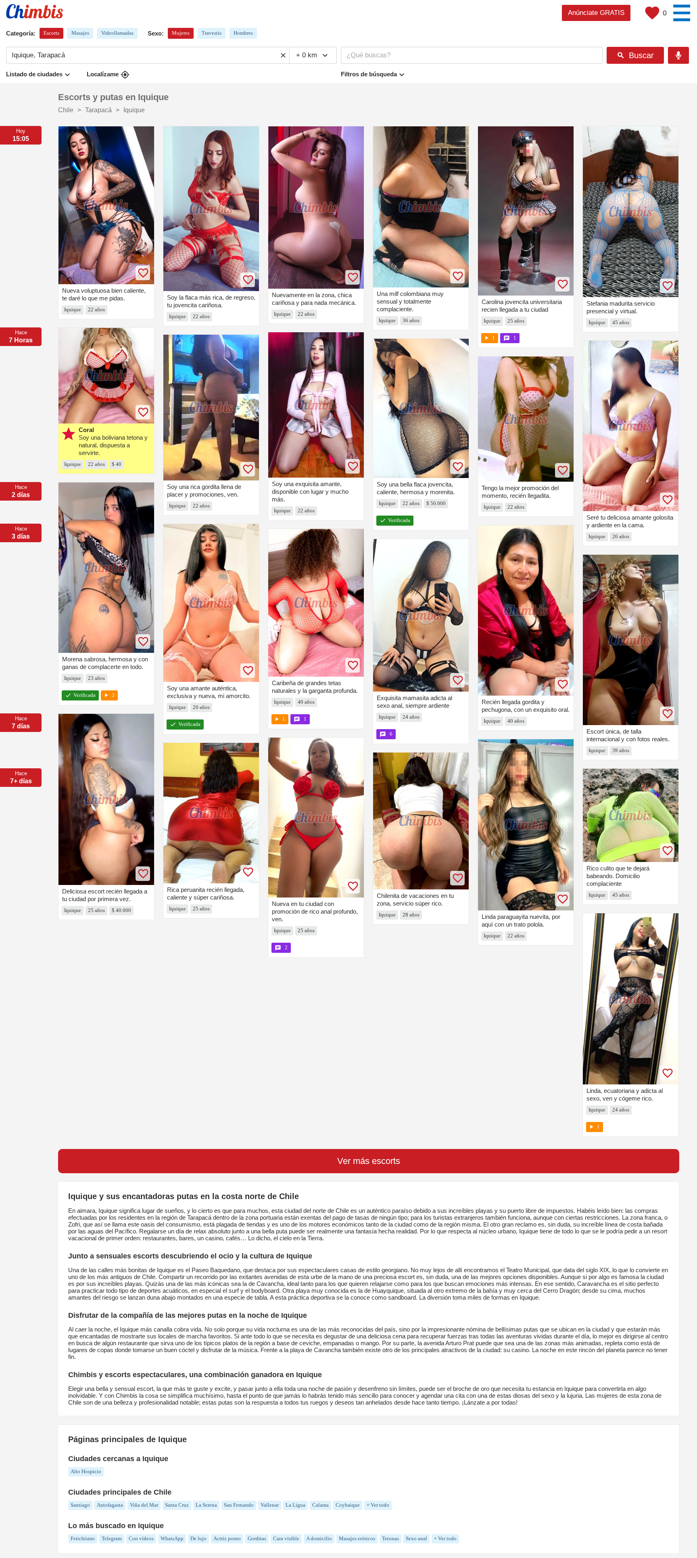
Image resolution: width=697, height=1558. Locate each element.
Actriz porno (227, 1538)
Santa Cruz (177, 1505)
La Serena (206, 1505)
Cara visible (286, 1538)
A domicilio (319, 1538)
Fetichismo (83, 1538)
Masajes (80, 33)
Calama (320, 1505)
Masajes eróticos (357, 1538)
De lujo (198, 1538)
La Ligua (295, 1505)
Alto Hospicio (86, 1471)
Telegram (112, 1538)
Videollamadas (117, 33)
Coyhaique (348, 1505)
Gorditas (257, 1538)
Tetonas (390, 1538)
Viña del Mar (144, 1505)
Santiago (80, 1505)
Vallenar (270, 1505)
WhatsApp (172, 1538)
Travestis (211, 33)
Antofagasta (110, 1505)
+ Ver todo (378, 1505)
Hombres (243, 33)
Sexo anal (416, 1538)
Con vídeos (141, 1538)
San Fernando (239, 1505)
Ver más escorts (368, 1161)
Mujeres (181, 33)
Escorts (51, 33)
